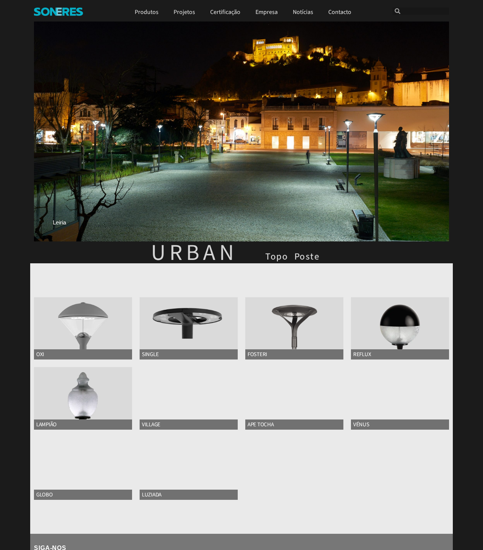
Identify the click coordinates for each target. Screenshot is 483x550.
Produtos (146, 12)
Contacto (339, 12)
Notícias (303, 12)
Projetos (184, 12)
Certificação (225, 12)
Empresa (266, 12)
